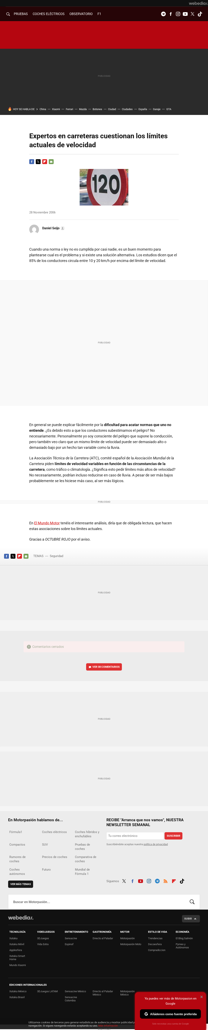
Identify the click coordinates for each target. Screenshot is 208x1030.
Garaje (156, 109)
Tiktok (199, 14)
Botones (97, 109)
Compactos (17, 844)
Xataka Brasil (17, 997)
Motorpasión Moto (130, 944)
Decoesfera (155, 944)
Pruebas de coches (82, 847)
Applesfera (15, 950)
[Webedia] (198, 3)
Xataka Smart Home (17, 957)
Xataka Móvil (16, 944)
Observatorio (81, 14)
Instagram (178, 14)
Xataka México (17, 991)
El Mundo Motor (47, 523)
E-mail (51, 161)
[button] (53, 228)
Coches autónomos (17, 872)
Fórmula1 (15, 832)
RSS (165, 880)
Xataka (13, 938)
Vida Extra (43, 944)
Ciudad (112, 109)
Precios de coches (54, 857)
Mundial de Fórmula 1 (82, 872)
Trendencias (155, 938)
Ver (106, 666)
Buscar (192, 902)
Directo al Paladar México (103, 993)
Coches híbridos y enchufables (87, 834)
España (143, 109)
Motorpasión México (127, 993)
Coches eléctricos (54, 832)
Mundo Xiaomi (17, 965)
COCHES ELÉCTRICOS (49, 14)
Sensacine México (75, 991)
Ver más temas (20, 884)
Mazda (83, 109)
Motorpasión (127, 938)
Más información (108, 1025)
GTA (168, 109)
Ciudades (127, 109)
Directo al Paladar (103, 938)
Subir (188, 918)
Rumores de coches (17, 859)
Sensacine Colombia (71, 999)
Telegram (163, 14)
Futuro (46, 869)
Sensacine (71, 938)
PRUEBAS (21, 14)
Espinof (69, 944)
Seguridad (56, 556)
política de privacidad (156, 844)
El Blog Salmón (184, 938)
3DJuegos (43, 938)
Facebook (170, 14)
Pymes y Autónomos (182, 946)
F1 (99, 14)
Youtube (185, 14)
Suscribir (173, 835)
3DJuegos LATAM (47, 991)
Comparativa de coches (85, 859)
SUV (45, 844)
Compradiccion (156, 950)
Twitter (192, 14)
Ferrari (69, 109)
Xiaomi (56, 109)
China (43, 109)
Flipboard (44, 161)
